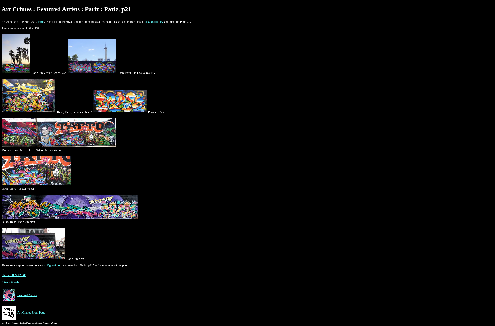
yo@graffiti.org (153, 21)
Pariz (92, 9)
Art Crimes (17, 9)
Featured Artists (58, 9)
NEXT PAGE (10, 281)
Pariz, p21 (117, 9)
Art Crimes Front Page (31, 312)
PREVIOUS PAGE (14, 275)
